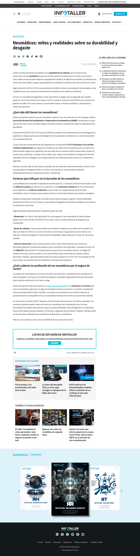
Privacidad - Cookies (96, 542)
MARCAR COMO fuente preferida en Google (112, 2)
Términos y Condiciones (81, 542)
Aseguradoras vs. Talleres (74, 2)
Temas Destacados (19, 2)
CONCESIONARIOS (44, 22)
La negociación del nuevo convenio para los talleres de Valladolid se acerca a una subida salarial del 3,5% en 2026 (113, 73)
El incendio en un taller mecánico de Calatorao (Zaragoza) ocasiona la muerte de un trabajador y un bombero (113, 81)
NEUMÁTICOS (87, 22)
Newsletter (120, 14)
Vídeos (47, 2)
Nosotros (48, 542)
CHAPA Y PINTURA (59, 22)
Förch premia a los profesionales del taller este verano (25, 387)
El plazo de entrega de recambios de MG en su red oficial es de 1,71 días (112, 88)
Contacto (40, 542)
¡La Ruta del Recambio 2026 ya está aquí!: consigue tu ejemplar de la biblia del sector (54, 388)
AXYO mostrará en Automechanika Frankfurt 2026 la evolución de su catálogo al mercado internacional (80, 390)
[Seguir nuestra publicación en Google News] (41, 56)
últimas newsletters (62, 6)
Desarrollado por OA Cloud (70, 550)
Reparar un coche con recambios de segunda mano (52, 432)
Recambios (61, 2)
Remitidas (39, 2)
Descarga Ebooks (78, 6)
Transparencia (67, 542)
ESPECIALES (117, 22)
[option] (70, 489)
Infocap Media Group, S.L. (72, 547)
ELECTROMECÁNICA (74, 22)
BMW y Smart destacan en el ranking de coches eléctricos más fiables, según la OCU (112, 65)
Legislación (30, 2)
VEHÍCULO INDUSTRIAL (102, 22)
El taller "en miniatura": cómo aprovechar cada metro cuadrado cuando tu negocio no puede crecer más (27, 435)
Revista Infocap (46, 6)
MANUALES (36, 454)
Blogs (53, 2)
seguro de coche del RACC (57, 286)
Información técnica (89, 2)
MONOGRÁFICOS (20, 454)
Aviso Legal (56, 542)
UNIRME (54, 343)
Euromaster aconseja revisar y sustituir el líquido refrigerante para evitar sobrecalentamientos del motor (113, 95)
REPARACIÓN (31, 22)
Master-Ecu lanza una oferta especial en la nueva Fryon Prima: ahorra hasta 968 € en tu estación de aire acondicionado (81, 435)
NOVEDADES (21, 22)
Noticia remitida (23, 64)
